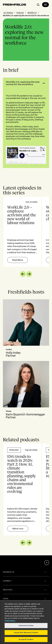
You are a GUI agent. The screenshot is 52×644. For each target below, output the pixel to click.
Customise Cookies (26, 625)
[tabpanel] (26, 231)
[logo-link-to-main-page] (14, 5)
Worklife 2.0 (32, 13)
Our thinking (8, 13)
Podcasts (20, 13)
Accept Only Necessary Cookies (26, 632)
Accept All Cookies (26, 639)
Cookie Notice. (10, 621)
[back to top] (46, 562)
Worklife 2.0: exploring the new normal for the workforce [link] (26, 16)
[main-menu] (45, 4)
